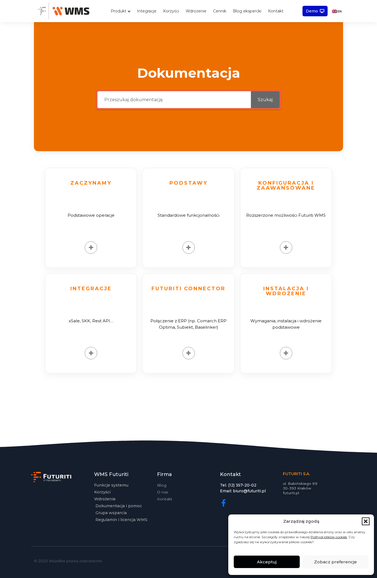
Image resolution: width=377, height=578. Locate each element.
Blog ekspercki (247, 11)
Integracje (146, 11)
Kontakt (275, 11)
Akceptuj (267, 561)
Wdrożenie (196, 11)
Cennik (219, 11)
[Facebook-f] (223, 502)
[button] (365, 521)
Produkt (118, 11)
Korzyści (171, 11)
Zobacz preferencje (335, 561)
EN (340, 11)
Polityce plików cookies (328, 537)
